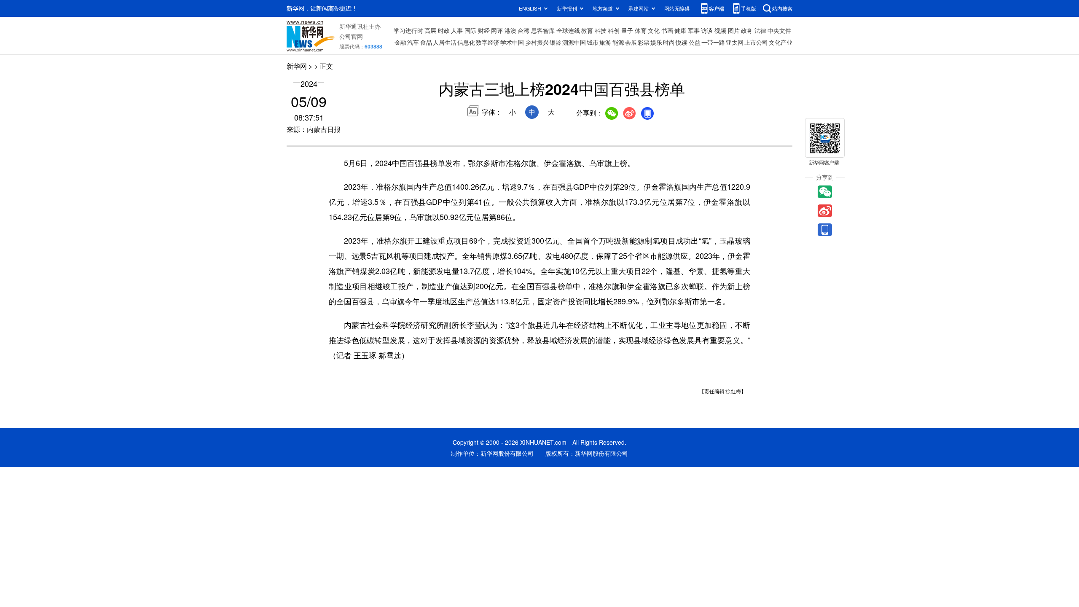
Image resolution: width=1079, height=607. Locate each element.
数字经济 (487, 42)
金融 (400, 42)
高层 (430, 30)
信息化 (466, 42)
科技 (601, 30)
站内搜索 (782, 8)
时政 (444, 30)
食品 (426, 42)
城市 (593, 42)
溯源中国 (574, 42)
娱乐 (656, 42)
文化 (654, 30)
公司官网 (351, 36)
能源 (618, 42)
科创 (614, 30)
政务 (747, 30)
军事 (694, 30)
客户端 (716, 8)
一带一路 (713, 42)
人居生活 (444, 42)
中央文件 (779, 30)
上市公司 (756, 42)
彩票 (644, 42)
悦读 (681, 42)
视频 (720, 30)
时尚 (669, 42)
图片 (734, 30)
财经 (484, 30)
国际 (470, 30)
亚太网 (734, 42)
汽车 (413, 42)
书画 (667, 30)
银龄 (555, 42)
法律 (760, 30)
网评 (497, 30)
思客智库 (543, 30)
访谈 (707, 30)
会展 (631, 42)
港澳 (510, 30)
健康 (680, 30)
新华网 (297, 66)
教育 (587, 30)
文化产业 (780, 42)
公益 (695, 42)
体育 (641, 30)
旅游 (605, 42)
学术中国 (512, 42)
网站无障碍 (677, 8)
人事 (457, 30)
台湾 (523, 30)
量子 (627, 30)
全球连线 (568, 30)
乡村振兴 (537, 42)
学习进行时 (408, 30)
